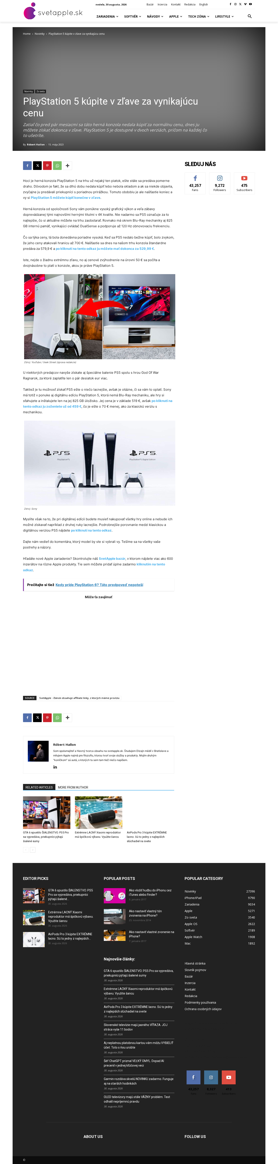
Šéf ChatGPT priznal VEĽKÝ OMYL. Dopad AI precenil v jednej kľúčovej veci (134, 1063)
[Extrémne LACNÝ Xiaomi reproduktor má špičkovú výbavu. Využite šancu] (98, 812)
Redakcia (191, 996)
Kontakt (190, 989)
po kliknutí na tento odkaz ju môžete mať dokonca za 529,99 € (105, 249)
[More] (67, 165)
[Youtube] (250, 4)
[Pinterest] (47, 165)
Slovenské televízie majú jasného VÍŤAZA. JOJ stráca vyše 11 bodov (135, 1027)
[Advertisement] (98, 645)
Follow (220, 176)
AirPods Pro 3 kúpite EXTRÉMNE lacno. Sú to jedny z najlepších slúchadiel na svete (147, 837)
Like (195, 176)
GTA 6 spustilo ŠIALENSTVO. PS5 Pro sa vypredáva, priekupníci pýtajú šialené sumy (46, 837)
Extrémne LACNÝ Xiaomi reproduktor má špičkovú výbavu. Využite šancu (70, 916)
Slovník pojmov (195, 970)
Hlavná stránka (195, 963)
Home (27, 34)
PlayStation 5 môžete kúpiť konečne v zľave (65, 198)
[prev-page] (25, 850)
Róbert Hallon (36, 144)
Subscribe (244, 176)
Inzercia (190, 983)
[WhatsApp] (57, 165)
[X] (240, 4)
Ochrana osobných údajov (203, 1009)
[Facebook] (230, 4)
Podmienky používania (200, 1002)
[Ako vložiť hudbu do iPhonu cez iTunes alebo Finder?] (115, 895)
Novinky (40, 34)
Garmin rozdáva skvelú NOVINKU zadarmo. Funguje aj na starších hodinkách (139, 1081)
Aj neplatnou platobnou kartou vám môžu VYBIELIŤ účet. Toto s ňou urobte (138, 1045)
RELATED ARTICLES (39, 787)
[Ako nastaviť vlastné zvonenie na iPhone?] (115, 935)
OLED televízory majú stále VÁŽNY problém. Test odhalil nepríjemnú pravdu (137, 1099)
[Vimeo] (245, 4)
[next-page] (32, 850)
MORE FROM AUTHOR (73, 787)
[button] (250, 16)
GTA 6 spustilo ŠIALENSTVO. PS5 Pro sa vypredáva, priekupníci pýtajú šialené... (70, 895)
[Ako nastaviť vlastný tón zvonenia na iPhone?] (115, 916)
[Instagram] (235, 4)
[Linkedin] (56, 767)
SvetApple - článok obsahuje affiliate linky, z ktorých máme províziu (79, 698)
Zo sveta (40, 91)
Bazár (189, 976)
